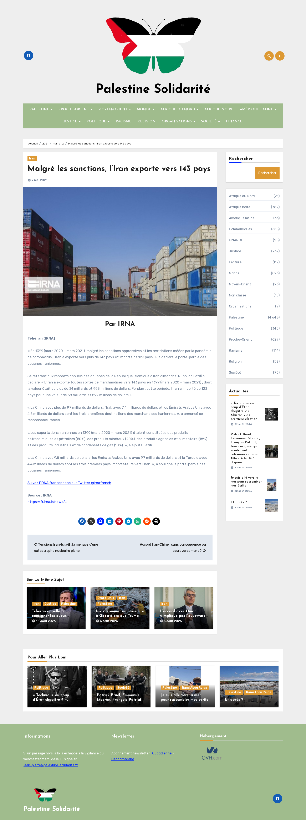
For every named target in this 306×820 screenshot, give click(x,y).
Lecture (235, 262)
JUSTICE (70, 121)
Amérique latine (242, 218)
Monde (234, 273)
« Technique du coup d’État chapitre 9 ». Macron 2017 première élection (244, 411)
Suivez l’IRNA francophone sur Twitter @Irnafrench (69, 483)
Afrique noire (239, 207)
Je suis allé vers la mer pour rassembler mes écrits (246, 481)
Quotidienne (162, 753)
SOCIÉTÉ (209, 121)
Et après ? (239, 502)
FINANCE (234, 121)
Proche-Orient (240, 339)
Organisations (240, 306)
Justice (50, 604)
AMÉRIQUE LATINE (257, 109)
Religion (235, 361)
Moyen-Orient (240, 284)
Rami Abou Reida (194, 687)
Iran (32, 158)
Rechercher (241, 159)
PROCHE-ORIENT (74, 109)
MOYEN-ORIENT (113, 109)
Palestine (68, 604)
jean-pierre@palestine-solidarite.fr (50, 765)
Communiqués (240, 229)
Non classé (237, 295)
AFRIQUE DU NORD (178, 109)
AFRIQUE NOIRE (219, 109)
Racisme (235, 350)
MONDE (144, 109)
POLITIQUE (97, 121)
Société (235, 373)
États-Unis (105, 598)
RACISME (124, 121)
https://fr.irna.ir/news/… (47, 502)
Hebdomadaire (122, 759)
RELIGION (146, 121)
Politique (236, 328)
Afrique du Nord (242, 196)
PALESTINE (40, 109)
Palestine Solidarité (153, 89)
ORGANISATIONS (177, 121)
